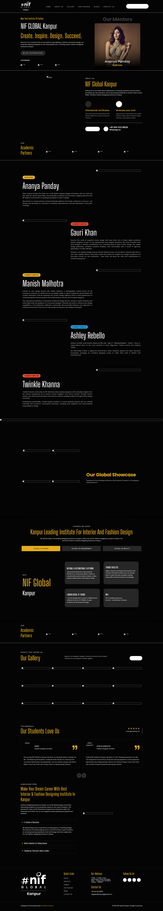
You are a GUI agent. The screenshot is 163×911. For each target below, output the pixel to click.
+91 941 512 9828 (138, 6)
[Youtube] (139, 880)
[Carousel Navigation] (81, 774)
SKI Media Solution (47, 906)
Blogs (97, 6)
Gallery (71, 6)
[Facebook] (125, 880)
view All (136, 658)
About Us (59, 6)
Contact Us (108, 6)
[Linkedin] (129, 880)
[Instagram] (134, 880)
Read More (92, 129)
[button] (29, 177)
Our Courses (84, 6)
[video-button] (106, 129)
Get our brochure (34, 53)
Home (48, 6)
